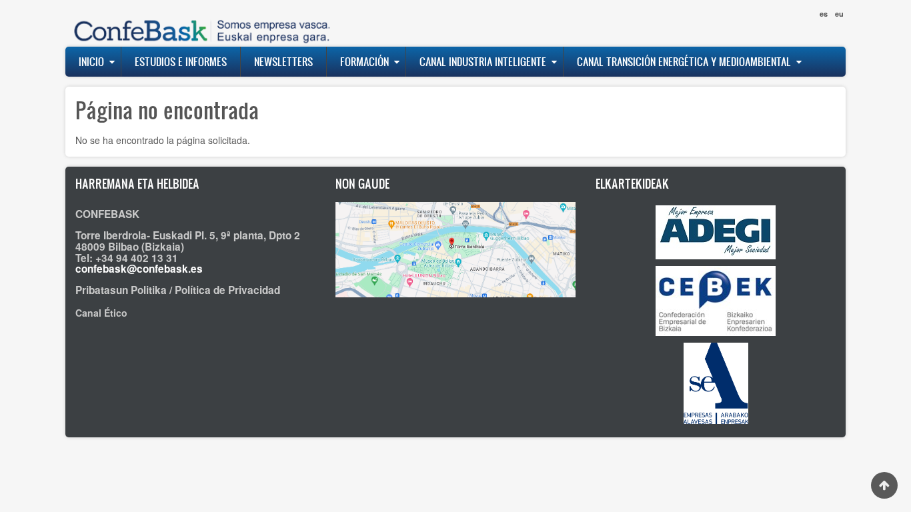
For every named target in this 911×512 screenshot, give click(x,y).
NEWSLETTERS (283, 61)
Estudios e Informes (181, 61)
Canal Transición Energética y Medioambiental (684, 61)
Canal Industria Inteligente (482, 61)
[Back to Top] (884, 485)
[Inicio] (198, 23)
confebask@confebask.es (139, 268)
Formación (364, 61)
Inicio (91, 61)
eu (839, 14)
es (824, 14)
